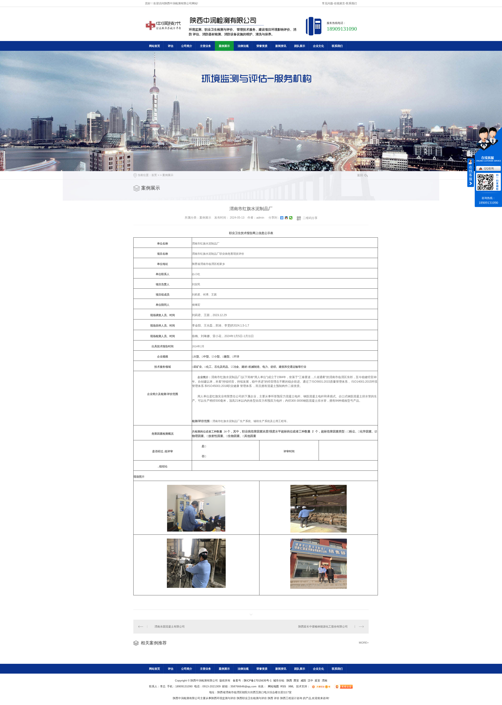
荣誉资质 (261, 45)
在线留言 (339, 3)
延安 (317, 680)
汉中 (310, 680)
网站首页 (154, 45)
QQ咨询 (489, 168)
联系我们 (351, 3)
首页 (154, 175)
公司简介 (186, 45)
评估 (170, 45)
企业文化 (318, 45)
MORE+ (364, 642)
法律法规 (243, 45)
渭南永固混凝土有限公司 (170, 626)
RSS (283, 686)
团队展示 (299, 45)
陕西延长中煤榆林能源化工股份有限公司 (323, 626)
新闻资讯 (280, 45)
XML (291, 686)
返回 (360, 175)
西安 (296, 680)
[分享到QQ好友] (286, 217)
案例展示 (224, 45)
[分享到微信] (291, 217)
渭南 (324, 680)
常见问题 (327, 3)
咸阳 (303, 680)
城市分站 (278, 680)
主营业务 (205, 45)
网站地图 (273, 686)
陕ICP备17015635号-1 (258, 680)
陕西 (289, 680)
